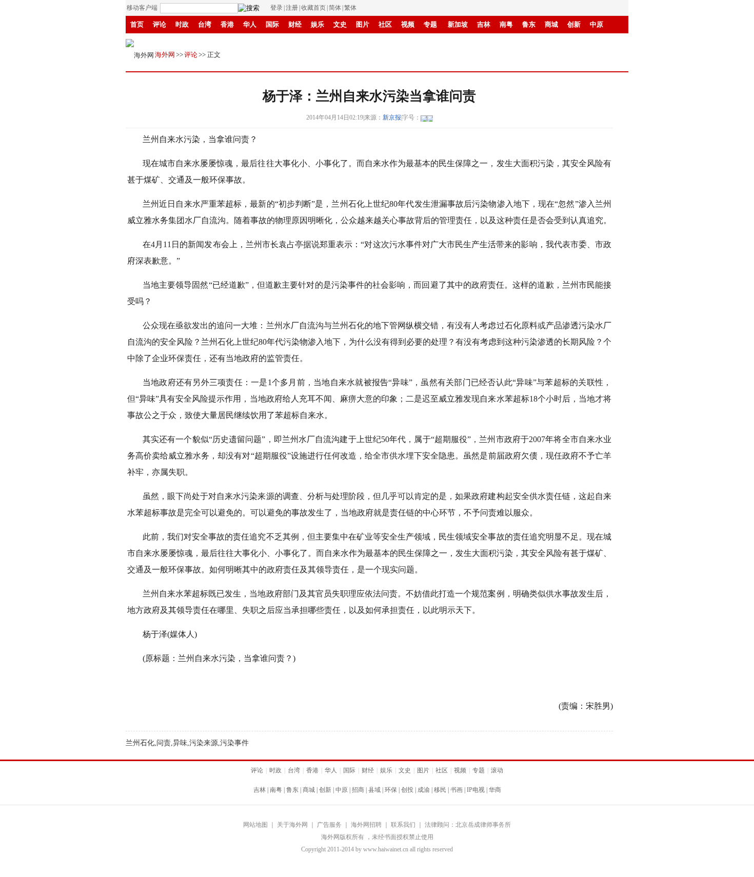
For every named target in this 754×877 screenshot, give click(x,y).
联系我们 (403, 824)
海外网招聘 (366, 824)
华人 (249, 24)
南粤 (506, 24)
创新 (574, 24)
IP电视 (298, 42)
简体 (335, 7)
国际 (272, 24)
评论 (159, 24)
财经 (295, 24)
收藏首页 (313, 7)
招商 (358, 789)
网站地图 (255, 824)
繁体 (350, 7)
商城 (551, 24)
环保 (391, 789)
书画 (272, 42)
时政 (182, 24)
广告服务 (329, 824)
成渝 (227, 42)
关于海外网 (292, 824)
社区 (385, 24)
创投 (407, 789)
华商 (325, 42)
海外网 (165, 54)
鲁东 (528, 24)
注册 (292, 7)
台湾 (204, 24)
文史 (340, 24)
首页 (137, 24)
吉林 (483, 24)
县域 (374, 789)
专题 (430, 24)
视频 (407, 24)
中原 (596, 24)
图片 (362, 24)
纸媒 (348, 42)
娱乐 (317, 24)
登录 (276, 7)
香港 (227, 24)
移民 (249, 42)
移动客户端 (142, 7)
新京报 (392, 117)
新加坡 (458, 24)
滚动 (371, 42)
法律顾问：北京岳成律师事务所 (468, 824)
